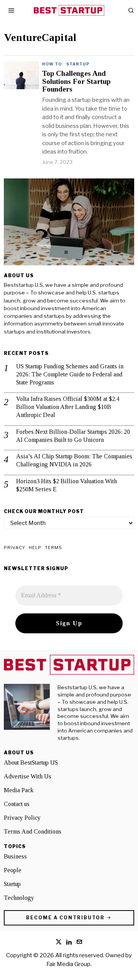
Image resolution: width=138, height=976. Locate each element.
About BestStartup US (31, 762)
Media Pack (18, 790)
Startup (78, 64)
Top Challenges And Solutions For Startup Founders (76, 81)
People (12, 870)
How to (52, 64)
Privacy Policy (22, 817)
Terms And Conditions (32, 831)
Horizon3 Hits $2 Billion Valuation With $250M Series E (66, 485)
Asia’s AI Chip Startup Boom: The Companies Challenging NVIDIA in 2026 (74, 460)
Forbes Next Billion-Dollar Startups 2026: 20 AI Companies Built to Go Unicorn (73, 435)
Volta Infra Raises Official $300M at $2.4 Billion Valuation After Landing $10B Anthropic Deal (67, 407)
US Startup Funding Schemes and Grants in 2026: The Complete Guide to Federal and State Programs (69, 374)
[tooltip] (58, 942)
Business (15, 856)
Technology (19, 897)
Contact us (17, 804)
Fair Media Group (68, 964)
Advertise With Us (27, 776)
